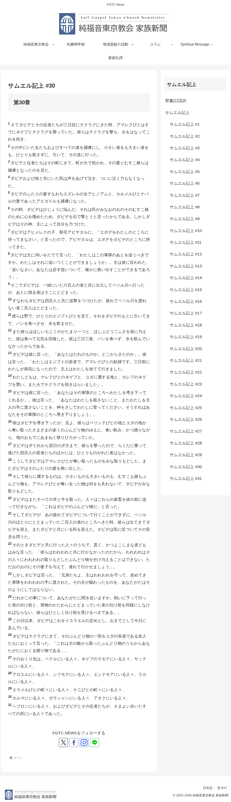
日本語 (208, 788)
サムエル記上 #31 (186, 478)
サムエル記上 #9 (185, 218)
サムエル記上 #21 (186, 360)
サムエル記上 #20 (186, 348)
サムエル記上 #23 (186, 384)
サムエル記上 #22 (186, 372)
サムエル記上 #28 (186, 443)
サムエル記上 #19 (186, 337)
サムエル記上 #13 (186, 266)
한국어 (222, 788)
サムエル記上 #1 (185, 124)
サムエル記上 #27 (186, 431)
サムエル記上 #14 (186, 278)
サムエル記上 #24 (186, 396)
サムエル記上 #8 (185, 207)
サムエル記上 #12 (186, 254)
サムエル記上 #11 (185, 242)
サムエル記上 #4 (185, 159)
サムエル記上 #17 (186, 313)
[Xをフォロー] (63, 742)
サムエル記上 (177, 112)
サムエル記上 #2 (185, 136)
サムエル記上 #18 (186, 325)
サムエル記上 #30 (186, 467)
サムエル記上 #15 (186, 289)
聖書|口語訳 (176, 100)
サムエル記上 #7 (185, 195)
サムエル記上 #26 (186, 419)
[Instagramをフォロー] (84, 742)
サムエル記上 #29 (186, 455)
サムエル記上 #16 (186, 301)
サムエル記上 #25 (186, 408)
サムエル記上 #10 (186, 230)
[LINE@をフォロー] (94, 742)
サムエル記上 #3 (185, 148)
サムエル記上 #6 (185, 183)
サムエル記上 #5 (185, 171)
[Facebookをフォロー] (73, 742)
